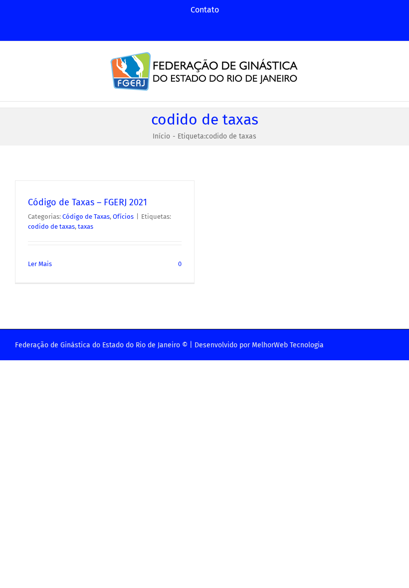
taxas (85, 226)
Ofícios (123, 216)
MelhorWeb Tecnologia (288, 345)
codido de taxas (51, 226)
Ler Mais (40, 264)
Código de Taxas (86, 216)
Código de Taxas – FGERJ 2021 (87, 202)
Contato (205, 9)
